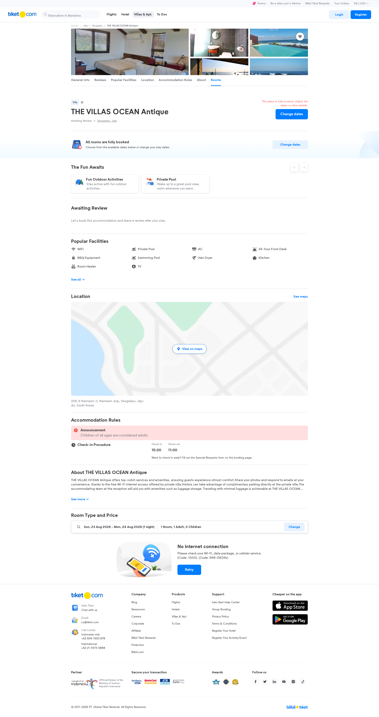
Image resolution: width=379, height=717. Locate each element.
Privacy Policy (220, 616)
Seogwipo (97, 25)
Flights (176, 602)
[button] (189, 349)
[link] (339, 14)
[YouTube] (284, 681)
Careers (136, 616)
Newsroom (138, 609)
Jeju (85, 25)
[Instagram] (293, 681)
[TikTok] (303, 681)
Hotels (176, 609)
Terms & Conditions (224, 624)
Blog (134, 602)
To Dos (176, 624)
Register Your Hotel (223, 631)
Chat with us (89, 610)
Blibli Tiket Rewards (317, 3)
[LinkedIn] (274, 681)
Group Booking (221, 609)
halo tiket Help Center (226, 602)
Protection (137, 645)
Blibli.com (137, 652)
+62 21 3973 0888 (93, 648)
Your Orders (341, 3)
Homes (75, 25)
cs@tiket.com (90, 622)
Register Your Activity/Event (229, 638)
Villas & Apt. (179, 616)
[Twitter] (265, 681)
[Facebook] (255, 681)
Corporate (137, 624)
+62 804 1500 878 (93, 638)
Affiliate (136, 631)
